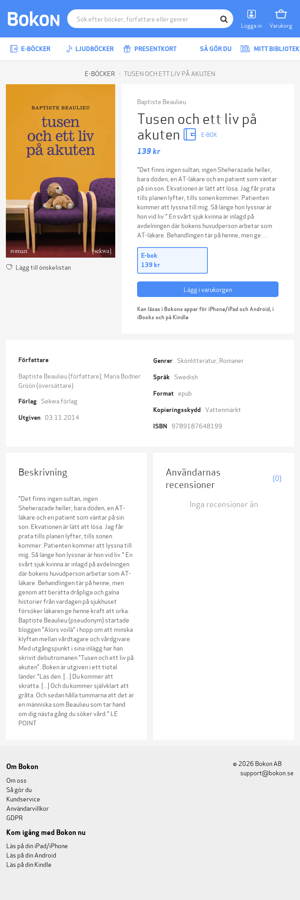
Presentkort (155, 49)
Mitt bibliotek (276, 49)
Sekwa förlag (59, 400)
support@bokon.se (266, 772)
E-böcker (35, 49)
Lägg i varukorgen (208, 289)
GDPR (14, 817)
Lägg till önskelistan (43, 266)
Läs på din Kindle (29, 863)
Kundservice (23, 798)
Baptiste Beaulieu (161, 101)
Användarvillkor (27, 807)
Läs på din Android (31, 854)
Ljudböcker (94, 49)
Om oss (16, 779)
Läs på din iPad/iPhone (37, 845)
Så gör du (215, 49)
